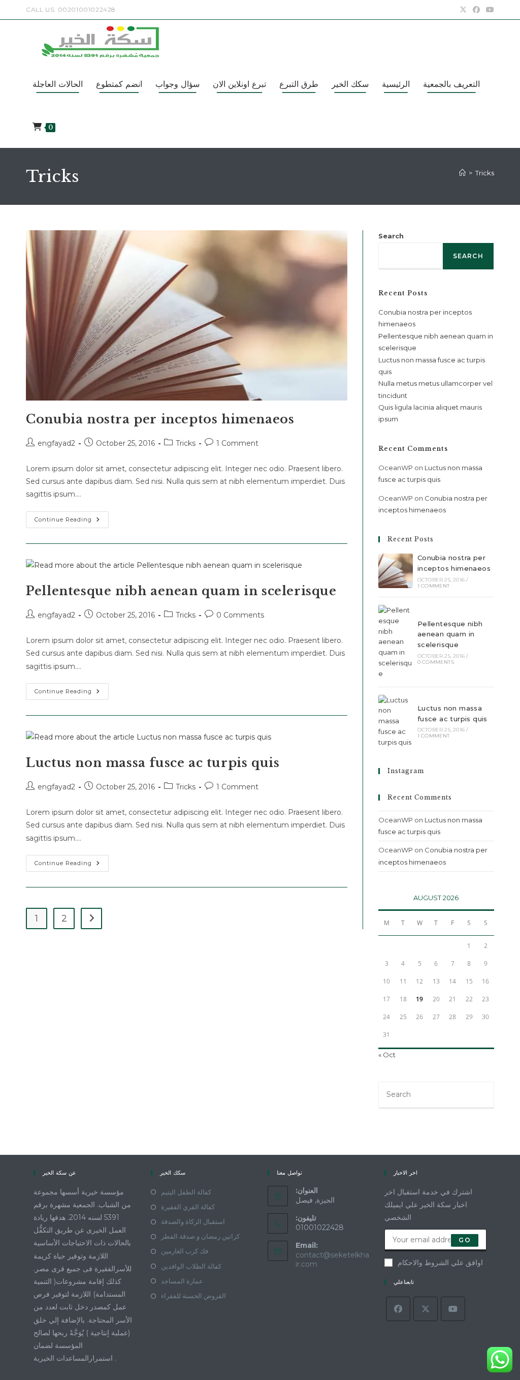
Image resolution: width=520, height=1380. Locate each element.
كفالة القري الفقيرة (188, 1207)
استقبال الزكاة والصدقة (193, 1221)
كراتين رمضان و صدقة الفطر (200, 1236)
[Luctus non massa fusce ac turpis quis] (395, 721)
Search (391, 236)
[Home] (462, 173)
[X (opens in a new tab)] (463, 10)
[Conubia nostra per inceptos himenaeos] (395, 571)
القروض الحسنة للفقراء (193, 1296)
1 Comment (237, 443)
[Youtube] (453, 1309)
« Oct (387, 1055)
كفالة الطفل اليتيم (186, 1192)
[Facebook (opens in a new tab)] (476, 10)
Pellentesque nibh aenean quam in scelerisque (181, 591)
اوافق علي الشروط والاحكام (440, 1262)
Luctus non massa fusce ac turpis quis (152, 762)
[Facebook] (398, 1309)
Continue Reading (72, 521)
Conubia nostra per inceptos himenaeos (160, 419)
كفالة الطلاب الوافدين (191, 1266)
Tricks (484, 173)
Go (464, 1240)
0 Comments (240, 615)
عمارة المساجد (182, 1281)
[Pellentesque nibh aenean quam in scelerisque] (395, 642)
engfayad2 (56, 443)
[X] (425, 1309)
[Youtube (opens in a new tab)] (488, 10)
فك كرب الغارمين (184, 1251)
